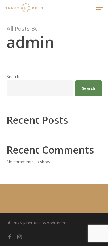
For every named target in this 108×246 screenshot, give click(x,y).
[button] (99, 8)
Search (13, 76)
